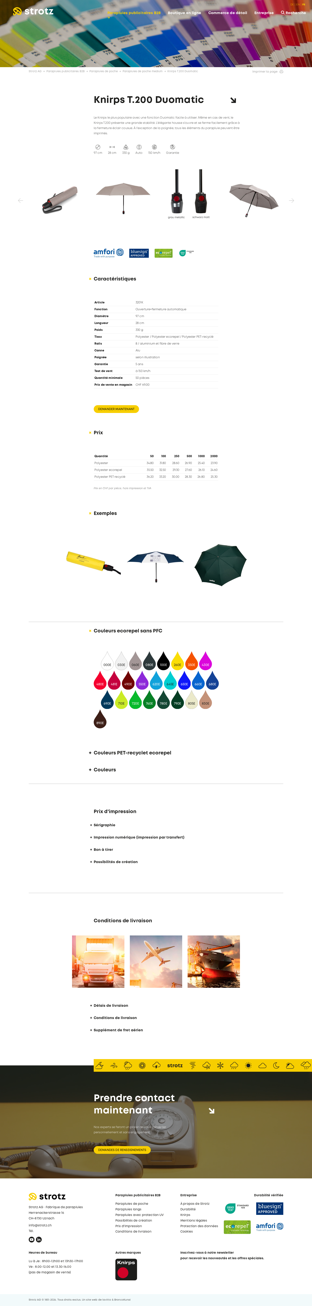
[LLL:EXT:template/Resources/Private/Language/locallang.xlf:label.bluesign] (139, 253)
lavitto (106, 1300)
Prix (98, 433)
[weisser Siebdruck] (221, 563)
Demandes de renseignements (122, 1150)
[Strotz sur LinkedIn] (39, 1240)
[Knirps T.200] (123, 198)
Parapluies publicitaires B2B (134, 13)
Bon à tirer (103, 850)
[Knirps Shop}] (126, 1269)
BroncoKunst (122, 1300)
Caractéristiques (115, 279)
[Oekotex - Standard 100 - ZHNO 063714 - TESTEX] (237, 1208)
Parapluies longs (128, 1209)
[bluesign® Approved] (269, 1208)
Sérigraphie (104, 825)
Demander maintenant (116, 409)
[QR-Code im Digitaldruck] (156, 563)
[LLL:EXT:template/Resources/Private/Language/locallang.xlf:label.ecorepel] (164, 253)
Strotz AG (35, 71)
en (298, 5)
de (292, 5)
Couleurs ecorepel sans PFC (128, 631)
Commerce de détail (227, 13)
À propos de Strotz (194, 1204)
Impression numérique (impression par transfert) (139, 837)
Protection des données (199, 1226)
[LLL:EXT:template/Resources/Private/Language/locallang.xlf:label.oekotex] (186, 253)
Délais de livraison (111, 1005)
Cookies (186, 1231)
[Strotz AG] (33, 11)
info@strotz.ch (40, 1225)
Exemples (105, 513)
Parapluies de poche (103, 71)
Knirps (185, 1215)
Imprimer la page (265, 71)
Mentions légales (193, 1220)
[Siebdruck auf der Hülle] (91, 563)
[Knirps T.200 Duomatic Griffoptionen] (188, 198)
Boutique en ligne (184, 13)
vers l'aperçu (291, 1299)
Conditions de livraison (115, 1018)
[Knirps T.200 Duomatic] (58, 198)
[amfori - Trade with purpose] (269, 1227)
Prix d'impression (128, 1226)
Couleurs (105, 770)
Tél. (31, 1231)
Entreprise (264, 13)
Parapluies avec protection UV (139, 1215)
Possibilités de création (116, 862)
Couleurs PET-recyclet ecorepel (132, 753)
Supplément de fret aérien (118, 1030)
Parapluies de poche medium (143, 71)
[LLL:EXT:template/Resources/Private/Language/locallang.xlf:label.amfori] (109, 253)
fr (303, 5)
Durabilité (188, 1209)
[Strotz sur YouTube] (31, 1240)
